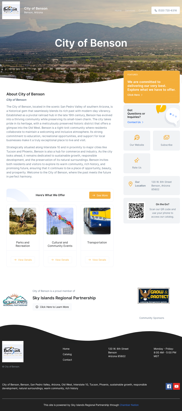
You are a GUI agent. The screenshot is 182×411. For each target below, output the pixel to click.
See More (102, 195)
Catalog (67, 354)
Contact (143, 10)
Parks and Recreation (23, 244)
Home (118, 10)
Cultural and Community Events (60, 244)
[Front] (11, 10)
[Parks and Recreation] (22, 221)
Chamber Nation (129, 404)
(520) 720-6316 (167, 10)
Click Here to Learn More (54, 306)
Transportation (97, 242)
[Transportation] (97, 221)
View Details (25, 259)
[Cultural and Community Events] (60, 221)
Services (130, 10)
